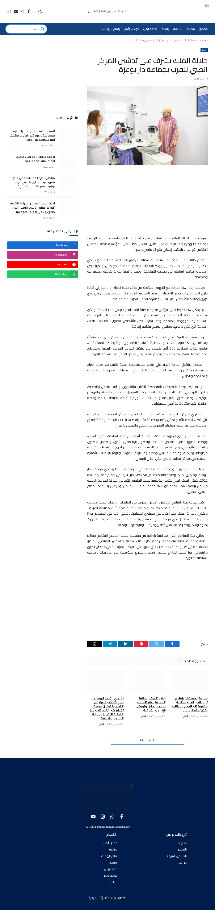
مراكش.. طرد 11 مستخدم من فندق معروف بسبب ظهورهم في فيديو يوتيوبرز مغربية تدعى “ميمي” (33, 182)
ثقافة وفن (150, 29)
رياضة (165, 29)
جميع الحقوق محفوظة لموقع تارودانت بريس (107, 826)
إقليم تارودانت (111, 29)
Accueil (203, 40)
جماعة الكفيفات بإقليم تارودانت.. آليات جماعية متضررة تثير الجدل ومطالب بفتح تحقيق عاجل (190, 705)
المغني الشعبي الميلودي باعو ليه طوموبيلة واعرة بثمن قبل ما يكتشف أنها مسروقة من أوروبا (32, 135)
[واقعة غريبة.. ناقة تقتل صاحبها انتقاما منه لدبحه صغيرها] (68, 161)
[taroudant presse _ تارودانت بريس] (184, 12)
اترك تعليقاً (147, 740)
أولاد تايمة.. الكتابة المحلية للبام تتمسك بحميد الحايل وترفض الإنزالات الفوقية (151, 705)
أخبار (204, 50)
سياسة (177, 29)
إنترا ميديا (96, 897)
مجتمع (203, 29)
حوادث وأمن (131, 29)
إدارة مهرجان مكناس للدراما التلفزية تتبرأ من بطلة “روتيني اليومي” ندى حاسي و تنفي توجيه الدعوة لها (32, 207)
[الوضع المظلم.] (40, 12)
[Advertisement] (147, 201)
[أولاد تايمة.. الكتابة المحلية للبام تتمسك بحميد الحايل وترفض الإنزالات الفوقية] (147, 682)
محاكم (190, 29)
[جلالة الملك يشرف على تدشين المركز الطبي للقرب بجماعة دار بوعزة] (147, 125)
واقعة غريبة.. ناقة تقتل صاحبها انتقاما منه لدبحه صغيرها (35, 159)
